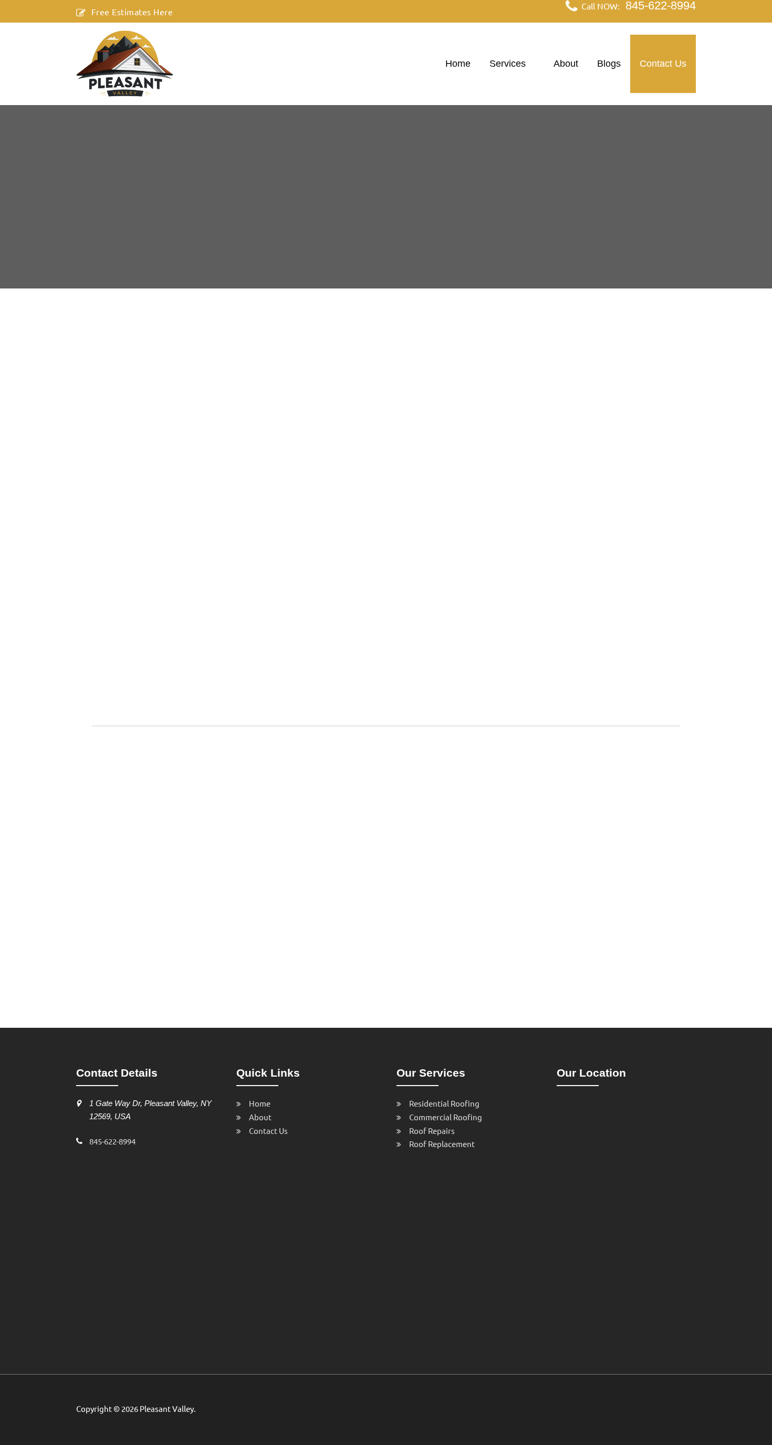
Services (507, 63)
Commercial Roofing (445, 1117)
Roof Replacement (442, 1144)
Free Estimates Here (132, 11)
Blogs (609, 63)
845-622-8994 (112, 1141)
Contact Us (663, 63)
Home (458, 63)
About (566, 63)
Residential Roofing (444, 1103)
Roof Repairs (432, 1131)
